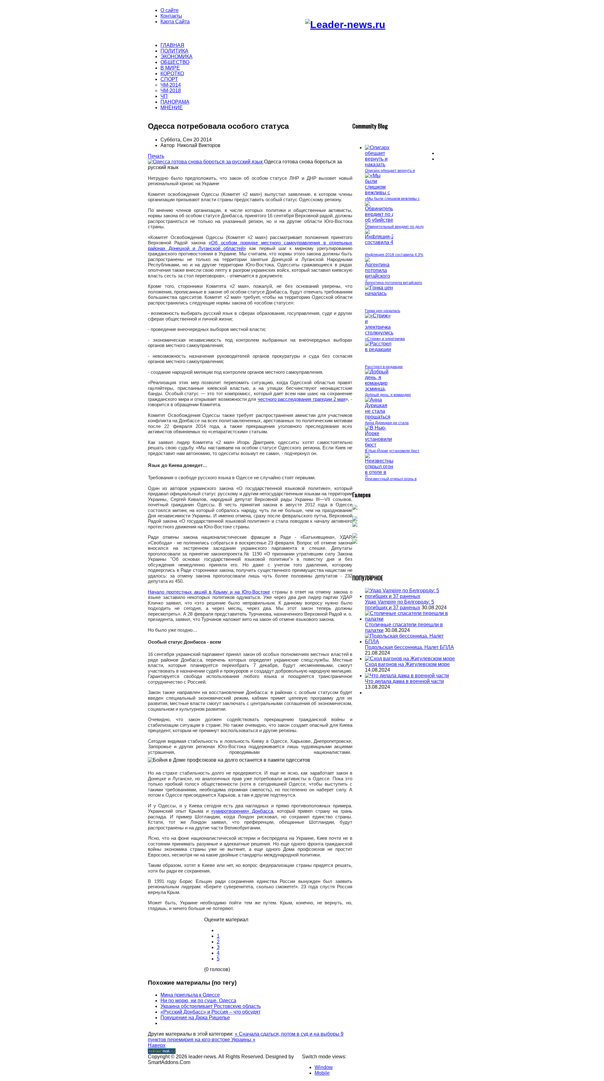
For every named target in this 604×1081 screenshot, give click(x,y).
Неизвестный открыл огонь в (391, 479)
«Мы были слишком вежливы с (392, 198)
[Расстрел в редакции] (379, 349)
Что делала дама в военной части (404, 681)
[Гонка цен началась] (379, 293)
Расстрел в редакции (384, 367)
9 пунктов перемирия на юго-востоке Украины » (246, 1036)
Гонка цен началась (382, 311)
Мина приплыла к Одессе (190, 995)
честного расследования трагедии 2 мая (302, 399)
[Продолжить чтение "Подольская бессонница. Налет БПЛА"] (410, 641)
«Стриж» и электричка (385, 339)
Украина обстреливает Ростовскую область (210, 1006)
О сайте (169, 10)
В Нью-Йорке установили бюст (392, 451)
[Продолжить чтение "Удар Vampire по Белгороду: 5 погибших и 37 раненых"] (410, 596)
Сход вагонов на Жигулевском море (407, 664)
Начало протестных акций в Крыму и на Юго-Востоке (209, 592)
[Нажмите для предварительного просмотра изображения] (206, 161)
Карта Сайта (175, 21)
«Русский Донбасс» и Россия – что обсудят (210, 1012)
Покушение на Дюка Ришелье (195, 1017)
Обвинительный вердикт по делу (394, 227)
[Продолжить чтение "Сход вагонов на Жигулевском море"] (410, 658)
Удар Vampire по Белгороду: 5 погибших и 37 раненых (399, 604)
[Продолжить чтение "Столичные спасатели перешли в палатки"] (410, 619)
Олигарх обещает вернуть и (390, 170)
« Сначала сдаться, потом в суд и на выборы (288, 1034)
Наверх (156, 1045)
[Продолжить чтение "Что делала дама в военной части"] (407, 675)
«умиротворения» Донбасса (242, 811)
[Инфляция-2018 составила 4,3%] (384, 242)
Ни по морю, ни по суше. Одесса (198, 1000)
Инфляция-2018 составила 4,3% (394, 255)
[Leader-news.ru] (345, 24)
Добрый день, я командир (388, 395)
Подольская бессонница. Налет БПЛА (409, 647)
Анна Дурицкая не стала (387, 423)
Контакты (171, 16)
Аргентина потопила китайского (393, 283)
